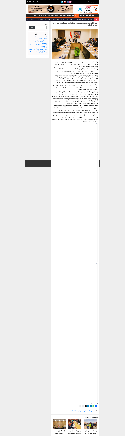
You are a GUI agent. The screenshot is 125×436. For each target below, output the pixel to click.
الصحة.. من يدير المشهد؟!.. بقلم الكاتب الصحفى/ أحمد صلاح (90, 19)
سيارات (44, 15)
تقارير (52, 15)
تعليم (73, 15)
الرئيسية (94, 15)
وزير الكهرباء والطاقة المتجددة (75, 411)
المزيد (35, 15)
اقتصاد (76, 15)
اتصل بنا (88, 1)
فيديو (49, 15)
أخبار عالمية (82, 15)
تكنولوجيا (69, 15)
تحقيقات (57, 15)
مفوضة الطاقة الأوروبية (88, 411)
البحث (45, 24)
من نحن (92, 1)
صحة (61, 15)
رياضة (64, 15)
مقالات (40, 15)
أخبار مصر (88, 15)
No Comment (83, 27)
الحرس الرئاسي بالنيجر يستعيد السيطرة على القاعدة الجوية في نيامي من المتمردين (57, 19)
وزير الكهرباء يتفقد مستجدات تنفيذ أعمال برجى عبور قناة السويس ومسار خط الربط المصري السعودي (91, 432)
